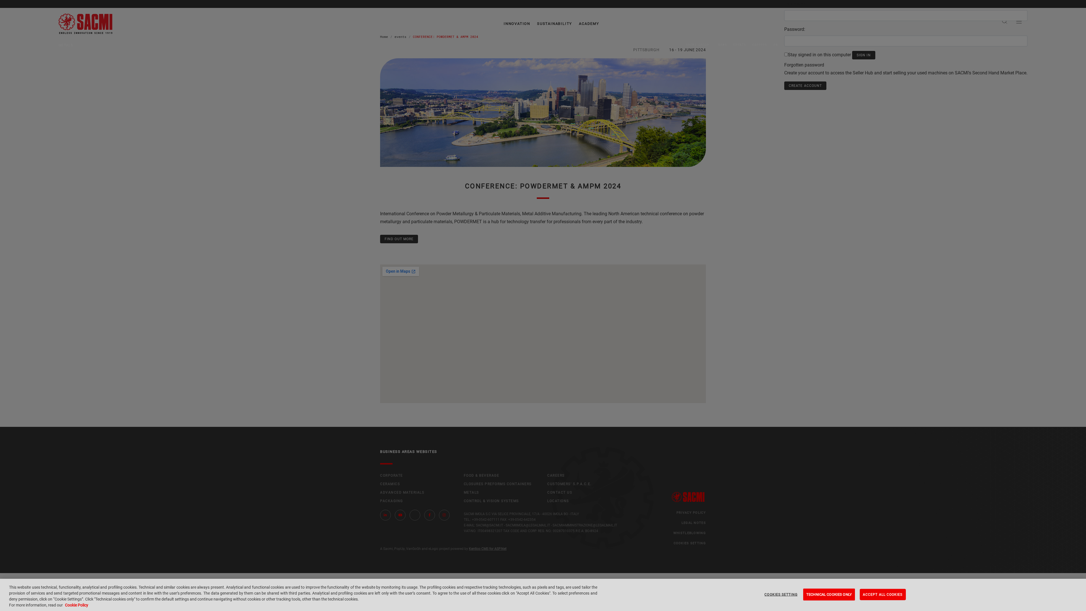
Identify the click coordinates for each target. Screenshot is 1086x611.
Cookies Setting (780, 595)
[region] (543, 595)
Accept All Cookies (883, 595)
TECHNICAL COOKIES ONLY (829, 594)
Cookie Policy (76, 605)
